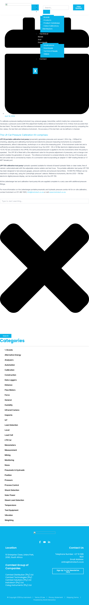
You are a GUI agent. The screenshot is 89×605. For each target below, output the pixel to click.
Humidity (9, 405)
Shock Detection (12, 490)
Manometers (10, 445)
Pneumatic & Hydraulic (15, 470)
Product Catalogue (52, 23)
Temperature (10, 505)
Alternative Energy (13, 355)
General (8, 400)
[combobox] (44, 201)
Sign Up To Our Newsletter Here (68, 571)
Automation (10, 365)
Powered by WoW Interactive (45, 600)
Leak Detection (11, 425)
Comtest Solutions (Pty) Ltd (18, 580)
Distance (8, 385)
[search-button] (46, 12)
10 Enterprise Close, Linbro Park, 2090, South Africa (19, 556)
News (7, 465)
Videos (46, 54)
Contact (43, 59)
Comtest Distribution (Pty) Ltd (19, 574)
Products (47, 20)
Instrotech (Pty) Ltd (14, 582)
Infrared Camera (12, 410)
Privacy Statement (56, 597)
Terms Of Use (40, 597)
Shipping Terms (73, 597)
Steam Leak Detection (14, 500)
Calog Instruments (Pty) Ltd (18, 585)
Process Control (12, 485)
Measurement (11, 450)
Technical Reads (51, 51)
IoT (6, 420)
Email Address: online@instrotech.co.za (72, 560)
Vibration (9, 515)
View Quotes (78, 7)
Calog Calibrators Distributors (50, 27)
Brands (46, 17)
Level (7, 430)
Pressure (9, 480)
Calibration (9, 370)
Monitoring (9, 460)
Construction (10, 375)
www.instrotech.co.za (57, 192)
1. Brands (9, 350)
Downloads (48, 48)
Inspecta (8, 415)
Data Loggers (11, 380)
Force (7, 395)
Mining (8, 455)
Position (8, 475)
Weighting (9, 520)
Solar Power (10, 495)
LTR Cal (8, 440)
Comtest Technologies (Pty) (18, 577)
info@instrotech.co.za (35, 192)
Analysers (9, 360)
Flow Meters (10, 390)
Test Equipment (11, 510)
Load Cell (9, 435)
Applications (49, 45)
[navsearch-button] (44, 3)
